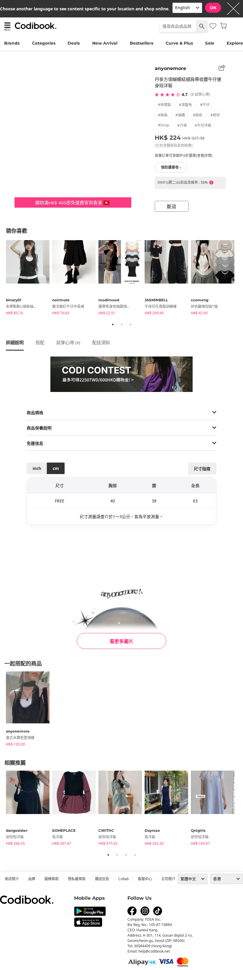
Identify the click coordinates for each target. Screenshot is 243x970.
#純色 (197, 115)
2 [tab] (121, 324)
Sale (209, 43)
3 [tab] (130, 324)
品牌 (31, 878)
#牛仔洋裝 (203, 125)
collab (123, 878)
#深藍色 (185, 104)
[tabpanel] (29, 278)
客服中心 (145, 878)
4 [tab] (135, 855)
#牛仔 (205, 104)
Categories (43, 43)
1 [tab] (113, 324)
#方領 (182, 125)
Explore (235, 43)
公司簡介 (168, 878)
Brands (12, 43)
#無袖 (162, 115)
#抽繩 (180, 115)
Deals (74, 43)
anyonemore (170, 68)
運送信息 (102, 878)
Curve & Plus (179, 43)
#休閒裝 (164, 104)
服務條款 (51, 878)
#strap (163, 125)
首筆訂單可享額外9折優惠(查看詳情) (183, 155)
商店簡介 (12, 878)
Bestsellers (141, 43)
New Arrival (104, 43)
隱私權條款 (77, 878)
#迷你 (215, 115)
